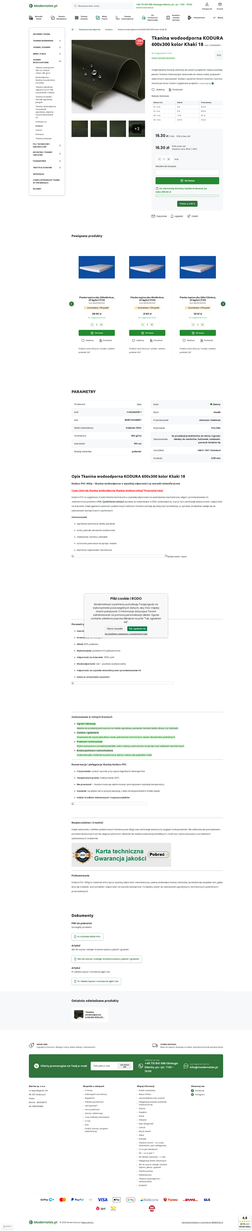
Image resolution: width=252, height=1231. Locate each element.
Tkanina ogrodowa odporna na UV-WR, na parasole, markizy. (45, 90)
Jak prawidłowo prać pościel (151, 1098)
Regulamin (90, 1098)
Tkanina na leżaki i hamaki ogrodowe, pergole (44, 99)
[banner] (47, 6)
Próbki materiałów (147, 1090)
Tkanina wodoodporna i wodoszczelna (149, 1180)
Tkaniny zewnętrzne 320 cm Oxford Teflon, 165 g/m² (45, 70)
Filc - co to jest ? (146, 1153)
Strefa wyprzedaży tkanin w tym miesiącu (46, 181)
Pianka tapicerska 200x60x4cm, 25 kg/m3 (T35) (96, 298)
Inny (219, 54)
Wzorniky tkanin (41, 34)
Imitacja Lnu (41, 121)
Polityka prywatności (94, 1102)
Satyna (142, 1108)
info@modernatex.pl (144, 7)
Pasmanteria (39, 161)
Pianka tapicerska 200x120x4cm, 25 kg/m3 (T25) (198, 298)
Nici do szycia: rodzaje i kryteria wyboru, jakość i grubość (153, 1166)
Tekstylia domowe (42, 167)
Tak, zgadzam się (137, 629)
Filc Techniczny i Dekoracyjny (41, 145)
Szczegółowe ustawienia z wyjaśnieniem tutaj (126, 634)
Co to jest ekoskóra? (148, 1149)
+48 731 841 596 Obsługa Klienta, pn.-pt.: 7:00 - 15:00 (164, 4)
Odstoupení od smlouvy (96, 1094)
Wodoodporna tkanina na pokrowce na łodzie (45, 80)
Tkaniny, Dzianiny (41, 47)
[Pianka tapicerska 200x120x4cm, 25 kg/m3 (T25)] (198, 267)
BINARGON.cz (217, 1222)
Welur (141, 1135)
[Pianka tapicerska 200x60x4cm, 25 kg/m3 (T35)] (97, 267)
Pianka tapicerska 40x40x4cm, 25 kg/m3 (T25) (147, 298)
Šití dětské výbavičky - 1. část (152, 1157)
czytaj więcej (205, 83)
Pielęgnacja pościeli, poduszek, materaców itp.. (153, 1103)
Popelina (143, 1112)
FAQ (87, 1124)
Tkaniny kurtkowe (43, 138)
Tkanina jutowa (146, 1171)
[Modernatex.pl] (73, 29)
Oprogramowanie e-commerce (196, 1222)
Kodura (108, 29)
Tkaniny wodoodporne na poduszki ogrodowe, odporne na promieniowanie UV (46, 112)
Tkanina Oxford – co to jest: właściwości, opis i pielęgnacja (152, 1144)
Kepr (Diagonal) (146, 1123)
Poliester (143, 1120)
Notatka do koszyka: (166, 166)
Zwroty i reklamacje (94, 1113)
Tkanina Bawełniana (43, 40)
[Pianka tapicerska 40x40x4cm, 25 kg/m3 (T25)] (147, 267)
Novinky (37, 189)
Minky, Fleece (39, 54)
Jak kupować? (91, 1105)
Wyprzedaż (38, 174)
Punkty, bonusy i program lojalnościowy (96, 1130)
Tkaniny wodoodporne (89, 29)
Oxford (39, 130)
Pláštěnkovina (145, 1175)
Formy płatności (92, 1109)
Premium (40, 134)
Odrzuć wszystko (115, 629)
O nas (87, 1121)
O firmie (88, 1090)
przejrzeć (143, 1185)
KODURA (142, 1139)
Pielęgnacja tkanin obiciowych (152, 1160)
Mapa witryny (87, 1222)
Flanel (141, 1116)
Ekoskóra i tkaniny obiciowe (42, 153)
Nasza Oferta (145, 1094)
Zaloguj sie (124, 1066)
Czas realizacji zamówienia (97, 1117)
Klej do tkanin (145, 1131)
